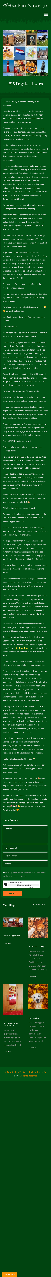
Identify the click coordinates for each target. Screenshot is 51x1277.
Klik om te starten (23, 885)
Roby (15, 1076)
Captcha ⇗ (34, 887)
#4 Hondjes (34, 1018)
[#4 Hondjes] (38, 996)
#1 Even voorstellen (12, 935)
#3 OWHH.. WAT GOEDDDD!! (11, 1024)
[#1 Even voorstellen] (13, 922)
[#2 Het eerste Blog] (38, 927)
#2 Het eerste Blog (37, 946)
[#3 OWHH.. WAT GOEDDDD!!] (13, 999)
